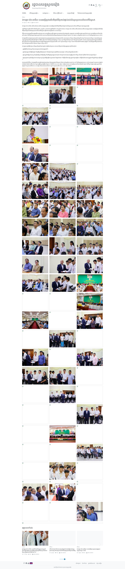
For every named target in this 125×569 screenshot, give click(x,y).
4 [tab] (64, 559)
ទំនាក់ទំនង (84, 563)
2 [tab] (62, 559)
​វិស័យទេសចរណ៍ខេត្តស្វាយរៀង (85, 13)
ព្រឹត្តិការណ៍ (63, 547)
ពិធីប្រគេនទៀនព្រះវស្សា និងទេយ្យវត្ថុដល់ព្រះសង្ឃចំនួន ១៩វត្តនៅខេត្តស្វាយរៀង (35, 549)
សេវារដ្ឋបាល (45, 13)
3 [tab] (63, 559)
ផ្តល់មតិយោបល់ (91, 563)
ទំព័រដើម (24, 13)
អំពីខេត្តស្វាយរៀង (34, 13)
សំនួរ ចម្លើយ (99, 563)
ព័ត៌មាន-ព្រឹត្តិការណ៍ (57, 13)
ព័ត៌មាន (23, 17)
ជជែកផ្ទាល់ (78, 563)
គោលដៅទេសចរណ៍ (53, 547)
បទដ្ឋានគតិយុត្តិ (70, 13)
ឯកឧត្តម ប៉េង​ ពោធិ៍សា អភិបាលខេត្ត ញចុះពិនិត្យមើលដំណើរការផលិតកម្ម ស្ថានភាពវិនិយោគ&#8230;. (89, 549)
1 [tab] (60, 559)
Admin (37, 22)
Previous (25, 544)
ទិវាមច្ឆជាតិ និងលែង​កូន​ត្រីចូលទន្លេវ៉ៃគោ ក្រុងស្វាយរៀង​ (60, 549)
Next (99, 544)
